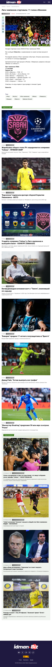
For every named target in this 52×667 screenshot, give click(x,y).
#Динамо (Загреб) (27, 99)
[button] (3, 17)
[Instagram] (29, 652)
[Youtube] (18, 652)
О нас (20, 660)
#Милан (34, 96)
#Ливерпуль (43, 96)
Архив (31, 660)
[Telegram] (26, 652)
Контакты (25, 660)
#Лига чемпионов (24, 96)
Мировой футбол (6, 13)
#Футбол (15, 96)
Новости (13, 13)
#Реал (8, 96)
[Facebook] (22, 652)
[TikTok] (33, 652)
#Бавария (8, 99)
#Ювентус (17, 99)
